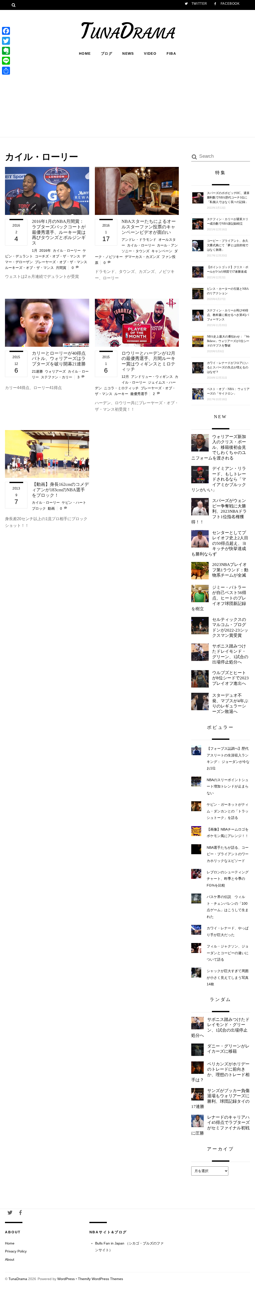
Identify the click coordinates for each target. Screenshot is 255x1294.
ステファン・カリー (56, 377)
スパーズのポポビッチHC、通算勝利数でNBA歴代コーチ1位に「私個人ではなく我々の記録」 (228, 197)
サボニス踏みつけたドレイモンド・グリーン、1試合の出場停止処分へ (230, 654)
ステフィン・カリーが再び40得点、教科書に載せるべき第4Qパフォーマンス (228, 315)
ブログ (106, 53)
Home (85, 53)
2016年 (45, 250)
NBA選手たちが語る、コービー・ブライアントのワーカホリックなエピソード (228, 854)
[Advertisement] (127, 96)
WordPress (66, 1279)
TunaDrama (17, 1279)
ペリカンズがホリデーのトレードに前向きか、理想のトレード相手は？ (220, 1072)
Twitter (198, 3)
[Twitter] (6, 41)
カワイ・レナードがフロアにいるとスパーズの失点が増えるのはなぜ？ (227, 367)
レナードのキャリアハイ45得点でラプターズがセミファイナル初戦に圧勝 (220, 1125)
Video (150, 53)
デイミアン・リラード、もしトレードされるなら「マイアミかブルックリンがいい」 (218, 479)
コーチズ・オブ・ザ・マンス (57, 256)
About (9, 1259)
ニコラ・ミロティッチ (121, 388)
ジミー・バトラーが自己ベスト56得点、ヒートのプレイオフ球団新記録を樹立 (218, 598)
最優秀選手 (139, 394)
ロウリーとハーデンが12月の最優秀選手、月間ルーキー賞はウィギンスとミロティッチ (148, 361)
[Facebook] (6, 31)
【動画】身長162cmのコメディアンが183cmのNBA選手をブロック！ (60, 490)
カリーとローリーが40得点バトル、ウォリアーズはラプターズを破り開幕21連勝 (59, 358)
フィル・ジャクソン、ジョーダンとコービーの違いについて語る (228, 952)
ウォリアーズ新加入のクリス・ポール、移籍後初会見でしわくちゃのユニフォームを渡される (218, 447)
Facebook (229, 3)
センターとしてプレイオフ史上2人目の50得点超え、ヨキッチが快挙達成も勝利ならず (219, 543)
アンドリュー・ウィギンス (152, 377)
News (128, 53)
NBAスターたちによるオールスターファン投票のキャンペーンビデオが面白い (149, 227)
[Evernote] (6, 51)
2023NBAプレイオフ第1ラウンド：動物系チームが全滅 (230, 570)
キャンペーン (161, 251)
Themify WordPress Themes (100, 1279)
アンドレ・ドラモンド (139, 240)
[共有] (6, 71)
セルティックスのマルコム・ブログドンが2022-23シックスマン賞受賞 (230, 627)
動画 (51, 508)
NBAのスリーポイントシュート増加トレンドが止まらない (228, 786)
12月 (125, 377)
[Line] (6, 61)
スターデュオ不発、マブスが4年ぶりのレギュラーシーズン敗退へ (230, 703)
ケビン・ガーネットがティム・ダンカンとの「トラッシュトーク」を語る (228, 811)
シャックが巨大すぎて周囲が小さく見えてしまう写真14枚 (228, 977)
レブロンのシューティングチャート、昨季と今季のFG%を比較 (228, 878)
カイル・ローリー (67, 250)
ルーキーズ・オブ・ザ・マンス (29, 268)
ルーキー (121, 394)
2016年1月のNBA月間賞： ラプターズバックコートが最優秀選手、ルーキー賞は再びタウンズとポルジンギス (59, 232)
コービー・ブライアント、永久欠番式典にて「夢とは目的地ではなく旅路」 (227, 245)
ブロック (39, 508)
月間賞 (61, 268)
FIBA (171, 53)
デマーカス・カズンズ (142, 257)
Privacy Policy (16, 1251)
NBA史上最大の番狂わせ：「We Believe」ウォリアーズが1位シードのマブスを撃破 (228, 341)
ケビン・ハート (74, 502)
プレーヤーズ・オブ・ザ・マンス (61, 262)
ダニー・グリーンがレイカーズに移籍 (228, 1049)
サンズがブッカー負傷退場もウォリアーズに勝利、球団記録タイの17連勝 (220, 1098)
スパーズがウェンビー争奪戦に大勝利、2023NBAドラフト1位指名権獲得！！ (219, 511)
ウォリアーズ (55, 371)
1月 (34, 250)
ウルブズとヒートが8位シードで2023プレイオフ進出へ (230, 678)
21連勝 (37, 371)
